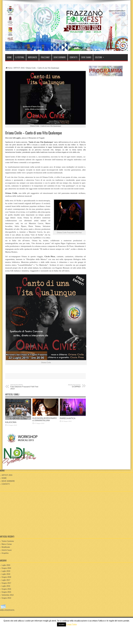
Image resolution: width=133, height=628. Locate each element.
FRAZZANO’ (45, 57)
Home (10, 68)
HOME (9, 57)
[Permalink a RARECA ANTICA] (73, 415)
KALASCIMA (10, 422)
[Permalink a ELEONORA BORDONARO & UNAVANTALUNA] (45, 415)
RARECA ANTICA (67, 418)
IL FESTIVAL (19, 57)
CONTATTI (73, 57)
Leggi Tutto (71, 624)
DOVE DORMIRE (60, 57)
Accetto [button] (61, 624)
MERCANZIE (32, 57)
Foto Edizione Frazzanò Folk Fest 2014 (24, 387)
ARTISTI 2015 (19, 68)
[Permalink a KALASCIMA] (18, 419)
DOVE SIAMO (86, 57)
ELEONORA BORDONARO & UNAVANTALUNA (44, 419)
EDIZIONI (98, 57)
